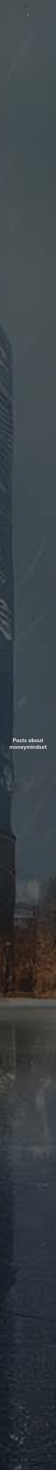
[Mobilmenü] (28, 15)
